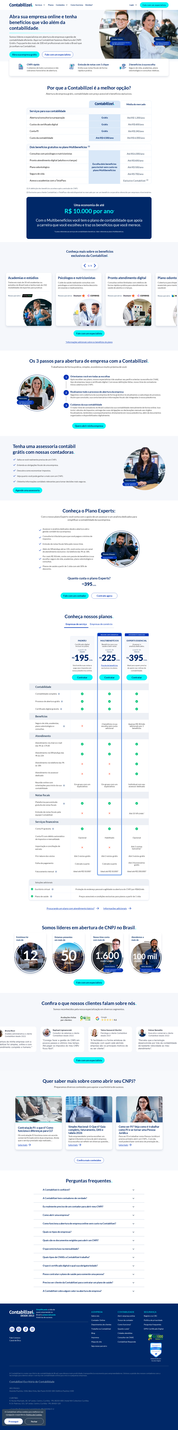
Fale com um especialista (154, 5)
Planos (51, 5)
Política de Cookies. (34, 1415)
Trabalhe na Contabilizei (101, 1329)
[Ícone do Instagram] (32, 1329)
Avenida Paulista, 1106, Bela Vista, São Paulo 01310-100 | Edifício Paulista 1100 (41, 1391)
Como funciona (77, 5)
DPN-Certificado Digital (154, 1329)
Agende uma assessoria (27, 490)
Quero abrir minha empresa (89, 425)
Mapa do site (96, 1342)
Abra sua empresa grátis (24, 54)
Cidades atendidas (125, 1333)
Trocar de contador (125, 1320)
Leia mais (22, 1144)
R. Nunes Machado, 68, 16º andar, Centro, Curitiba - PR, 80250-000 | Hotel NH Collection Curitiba (49, 1401)
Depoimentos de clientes (101, 1324)
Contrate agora (104, 595)
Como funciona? (124, 1324)
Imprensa (95, 1337)
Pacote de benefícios (109, 665)
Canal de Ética (15, 1340)
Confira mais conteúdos (89, 1160)
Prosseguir (14, 1421)
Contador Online (98, 1320)
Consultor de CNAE (126, 1337)
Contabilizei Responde (127, 1342)
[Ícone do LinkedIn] (18, 1329)
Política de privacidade (153, 1320)
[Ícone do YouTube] (12, 1329)
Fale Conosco (14, 1338)
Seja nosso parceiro (99, 1346)
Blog (93, 1333)
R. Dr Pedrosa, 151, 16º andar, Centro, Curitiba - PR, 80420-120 (35, 1403)
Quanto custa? (123, 1329)
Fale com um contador (74, 595)
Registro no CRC (150, 1316)
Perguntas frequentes (152, 1324)
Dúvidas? (89, 5)
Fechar (34, 1421)
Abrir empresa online (126, 1316)
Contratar (82, 677)
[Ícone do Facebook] (25, 1329)
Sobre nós (95, 1316)
